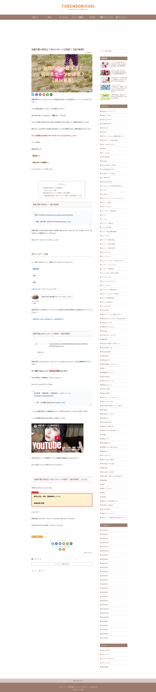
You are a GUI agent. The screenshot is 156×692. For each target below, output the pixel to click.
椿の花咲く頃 (106, 443)
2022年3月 (105, 580)
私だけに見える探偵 (108, 459)
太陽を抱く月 (106, 360)
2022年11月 (105, 546)
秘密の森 (104, 467)
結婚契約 (104, 480)
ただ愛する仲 (106, 177)
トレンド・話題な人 (108, 223)
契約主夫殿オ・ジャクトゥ (109, 364)
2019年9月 (105, 621)
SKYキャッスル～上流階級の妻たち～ (113, 136)
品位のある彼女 (106, 351)
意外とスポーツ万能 (50, 190)
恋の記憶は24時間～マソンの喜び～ (112, 405)
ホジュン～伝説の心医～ (109, 248)
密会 (103, 368)
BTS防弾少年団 (106, 123)
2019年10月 (105, 617)
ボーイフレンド (106, 256)
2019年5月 (105, 638)
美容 (103, 484)
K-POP (104, 132)
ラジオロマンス (106, 277)
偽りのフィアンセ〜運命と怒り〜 (111, 314)
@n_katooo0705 (49, 215)
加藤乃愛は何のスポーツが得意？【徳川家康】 (56, 193)
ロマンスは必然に (107, 302)
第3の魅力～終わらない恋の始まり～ (112, 476)
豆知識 (104, 497)
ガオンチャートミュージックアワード (113, 198)
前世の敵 (104, 331)
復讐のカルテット (107, 385)
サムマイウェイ (106, 206)
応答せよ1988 (106, 389)
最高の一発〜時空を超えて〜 (110, 430)
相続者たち (105, 451)
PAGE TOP (79, 681)
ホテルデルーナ (106, 252)
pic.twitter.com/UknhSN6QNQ (43, 396)
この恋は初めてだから (108, 169)
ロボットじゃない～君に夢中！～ (111, 293)
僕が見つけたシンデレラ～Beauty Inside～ (114, 318)
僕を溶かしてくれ (107, 322)
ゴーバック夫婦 (106, 202)
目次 (59, 184)
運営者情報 (105, 667)
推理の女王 (105, 418)
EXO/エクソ (105, 128)
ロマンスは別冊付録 (108, 298)
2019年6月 (105, 633)
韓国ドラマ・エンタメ (108, 513)
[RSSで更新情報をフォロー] (63, 549)
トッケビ (104, 219)
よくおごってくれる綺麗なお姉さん (112, 186)
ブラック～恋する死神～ (109, 244)
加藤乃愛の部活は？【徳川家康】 (53, 187)
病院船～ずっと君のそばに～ (110, 447)
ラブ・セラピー (106, 285)
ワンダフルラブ (106, 306)
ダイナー (104, 215)
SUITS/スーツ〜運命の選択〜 (110, 140)
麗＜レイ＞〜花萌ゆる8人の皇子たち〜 (113, 517)
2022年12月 (105, 542)
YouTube (104, 161)
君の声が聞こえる (107, 347)
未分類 (104, 434)
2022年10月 (105, 551)
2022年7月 (105, 563)
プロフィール (106, 662)
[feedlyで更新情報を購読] (60, 549)
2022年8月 (105, 559)
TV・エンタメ (106, 152)
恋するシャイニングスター (109, 397)
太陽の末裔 (105, 356)
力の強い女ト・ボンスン (109, 335)
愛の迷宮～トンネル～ (108, 414)
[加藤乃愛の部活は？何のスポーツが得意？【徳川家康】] (40, 94)
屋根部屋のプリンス (108, 372)
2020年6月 (105, 584)
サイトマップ (106, 654)
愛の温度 (104, 409)
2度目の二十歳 (106, 115)
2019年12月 (105, 609)
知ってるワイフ (106, 455)
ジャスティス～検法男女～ (109, 211)
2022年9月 (105, 555)
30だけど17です (106, 119)
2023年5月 (105, 530)
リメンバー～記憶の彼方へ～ (110, 289)
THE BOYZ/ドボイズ (108, 144)
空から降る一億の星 (108, 472)
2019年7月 (105, 629)
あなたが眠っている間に (109, 165)
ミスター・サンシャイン (109, 264)
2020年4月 (105, 592)
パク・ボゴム (106, 235)
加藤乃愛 (40, 536)
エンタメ (104, 190)
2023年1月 (105, 538)
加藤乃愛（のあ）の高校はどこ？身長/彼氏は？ (48, 319)
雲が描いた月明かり (108, 505)
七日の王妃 (105, 310)
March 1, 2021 (60, 402)
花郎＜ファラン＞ (107, 488)
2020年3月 (105, 596)
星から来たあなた (107, 422)
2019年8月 (105, 625)
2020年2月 (105, 600)
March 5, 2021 (66, 221)
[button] (125, 51)
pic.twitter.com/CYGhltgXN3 (64, 215)
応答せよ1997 (106, 393)
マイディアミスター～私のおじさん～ (113, 260)
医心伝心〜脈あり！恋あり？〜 (111, 343)
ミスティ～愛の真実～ (108, 269)
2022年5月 (105, 571)
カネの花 (104, 194)
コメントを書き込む (62, 564)
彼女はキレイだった (108, 380)
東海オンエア (106, 438)
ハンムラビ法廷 (106, 227)
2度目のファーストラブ (109, 111)
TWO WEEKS (106, 157)
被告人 (104, 492)
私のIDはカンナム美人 (108, 463)
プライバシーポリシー (108, 658)
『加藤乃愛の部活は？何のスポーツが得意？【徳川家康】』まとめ (62, 195)
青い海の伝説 (106, 509)
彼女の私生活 (106, 376)
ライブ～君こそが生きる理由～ (111, 273)
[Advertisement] (78, 33)
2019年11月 (105, 613)
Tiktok (34, 536)
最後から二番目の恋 (108, 426)
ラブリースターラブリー (109, 281)
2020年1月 (105, 604)
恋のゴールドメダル (108, 401)
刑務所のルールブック (108, 327)
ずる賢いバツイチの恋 (108, 173)
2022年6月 (105, 567)
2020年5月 (105, 588)
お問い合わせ (106, 650)
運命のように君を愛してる (109, 501)
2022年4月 (105, 575)
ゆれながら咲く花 (107, 182)
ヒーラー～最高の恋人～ (109, 240)
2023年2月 (105, 534)
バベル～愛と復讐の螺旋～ (109, 231)
